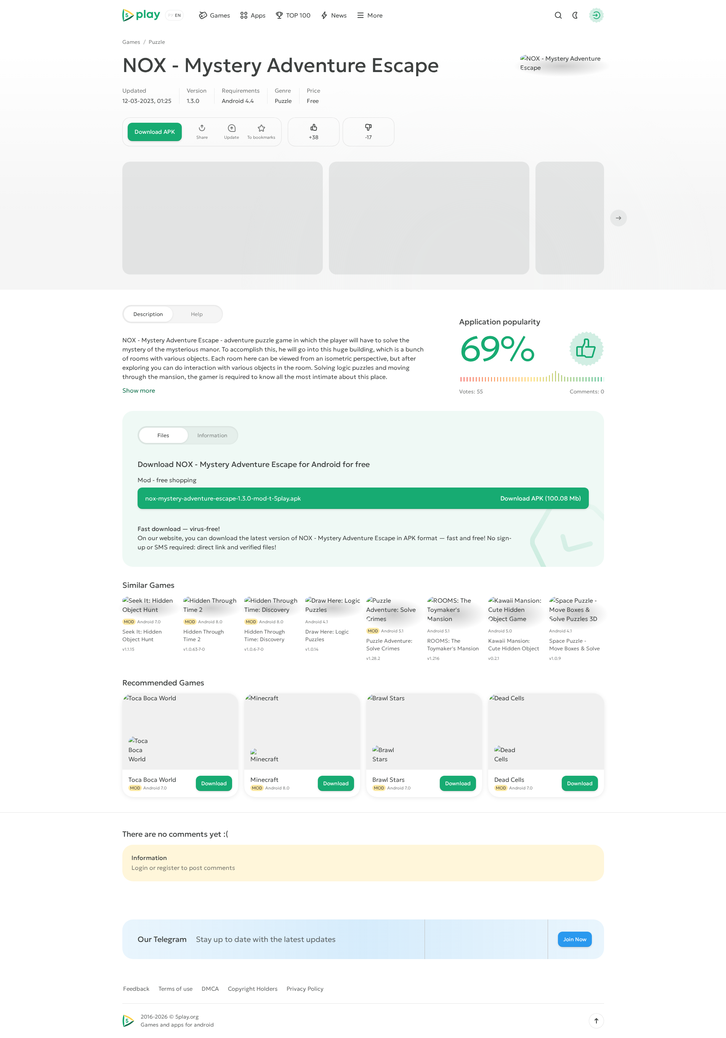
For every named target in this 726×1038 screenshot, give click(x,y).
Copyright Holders (252, 988)
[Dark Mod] (575, 15)
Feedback (136, 988)
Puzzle (157, 42)
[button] (596, 1020)
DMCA (210, 988)
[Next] (617, 218)
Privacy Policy (305, 988)
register (168, 867)
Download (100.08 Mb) (540, 498)
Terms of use (175, 988)
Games (131, 42)
